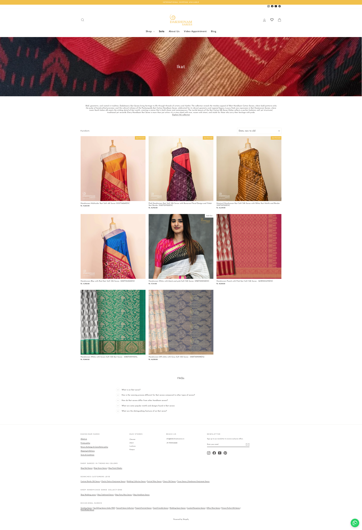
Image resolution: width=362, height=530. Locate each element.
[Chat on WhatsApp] (355, 523)
